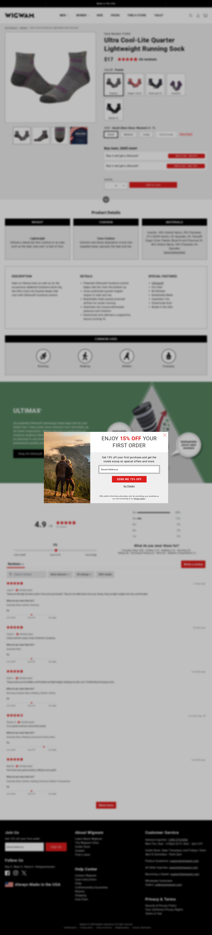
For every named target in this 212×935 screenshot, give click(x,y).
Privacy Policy (139, 499)
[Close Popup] (164, 435)
